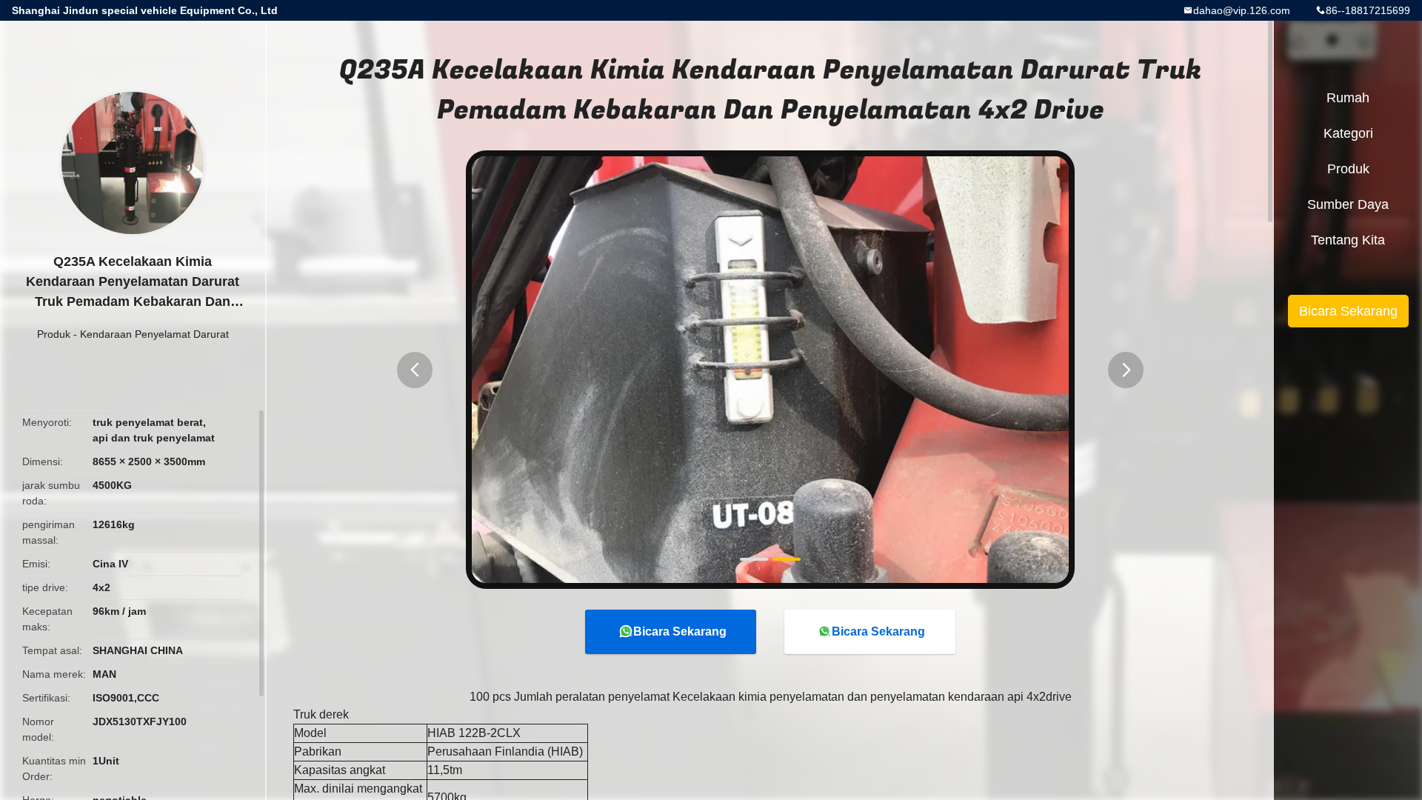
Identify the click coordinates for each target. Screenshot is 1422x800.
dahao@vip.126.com (1241, 10)
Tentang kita (1348, 240)
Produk (53, 334)
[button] (415, 370)
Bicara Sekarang (680, 631)
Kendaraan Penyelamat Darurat (154, 334)
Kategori (1348, 133)
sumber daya (1348, 204)
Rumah (1347, 97)
